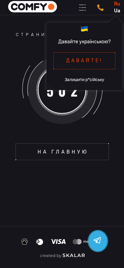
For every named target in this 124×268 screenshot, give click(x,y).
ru (117, 4)
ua (117, 11)
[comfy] (32, 7)
